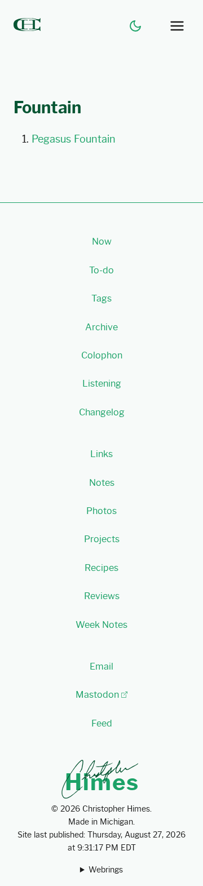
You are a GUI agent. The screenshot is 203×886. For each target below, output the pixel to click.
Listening (101, 383)
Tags (101, 298)
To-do (101, 270)
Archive (101, 327)
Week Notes (101, 625)
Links (101, 454)
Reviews (102, 596)
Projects (102, 539)
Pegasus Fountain (74, 139)
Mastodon (97, 694)
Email (101, 666)
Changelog (102, 412)
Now (102, 241)
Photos (101, 511)
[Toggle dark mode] (135, 26)
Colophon (101, 355)
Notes (101, 483)
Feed (101, 723)
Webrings (106, 869)
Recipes (101, 568)
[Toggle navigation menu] (177, 26)
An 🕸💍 (101, 870)
